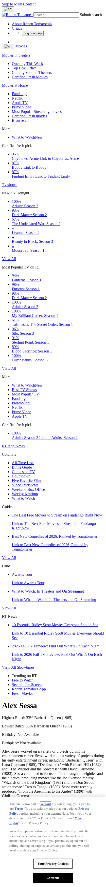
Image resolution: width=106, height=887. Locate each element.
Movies (21, 46)
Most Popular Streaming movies (37, 111)
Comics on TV (23, 472)
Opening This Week (27, 64)
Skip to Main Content (18, 4)
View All (9, 259)
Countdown (21, 476)
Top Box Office (24, 68)
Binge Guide (22, 467)
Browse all (20, 120)
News (20, 446)
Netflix (17, 98)
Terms (19, 808)
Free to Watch (23, 680)
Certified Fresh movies (29, 116)
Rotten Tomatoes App (29, 689)
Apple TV (20, 103)
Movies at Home (15, 85)
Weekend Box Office (28, 489)
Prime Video (21, 107)
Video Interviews (25, 485)
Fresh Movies (22, 693)
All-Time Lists (23, 463)
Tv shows (9, 185)
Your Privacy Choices (53, 864)
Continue (53, 878)
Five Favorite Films (27, 480)
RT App (9, 446)
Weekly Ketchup (25, 494)
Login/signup (33, 33)
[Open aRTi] (8, 9)
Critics (17, 28)
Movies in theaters (16, 55)
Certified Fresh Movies (30, 77)
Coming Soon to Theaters (32, 72)
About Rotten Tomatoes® (32, 24)
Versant (45, 804)
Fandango (19, 94)
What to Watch (27, 137)
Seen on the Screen (27, 684)
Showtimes (25, 667)
